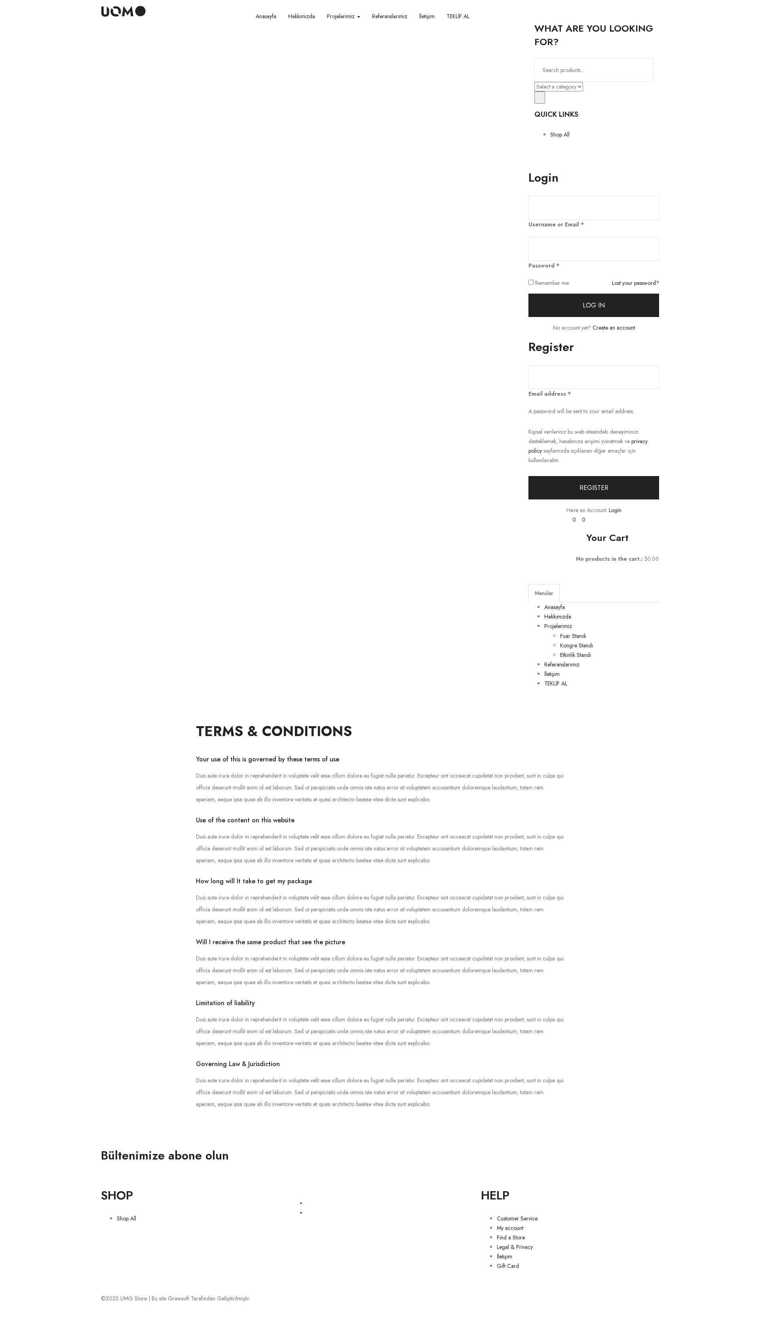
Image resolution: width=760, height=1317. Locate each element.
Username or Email (556, 224)
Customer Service (517, 1218)
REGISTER (594, 487)
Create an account (614, 328)
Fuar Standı (573, 636)
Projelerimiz (341, 16)
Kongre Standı (576, 645)
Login (615, 510)
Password (543, 265)
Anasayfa (266, 16)
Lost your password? (635, 283)
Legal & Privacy (515, 1247)
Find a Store (511, 1237)
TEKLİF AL (457, 16)
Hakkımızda (301, 16)
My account (510, 1228)
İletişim (427, 16)
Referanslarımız (389, 16)
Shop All (560, 135)
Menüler (544, 593)
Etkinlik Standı (575, 655)
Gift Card (508, 1266)
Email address (549, 394)
